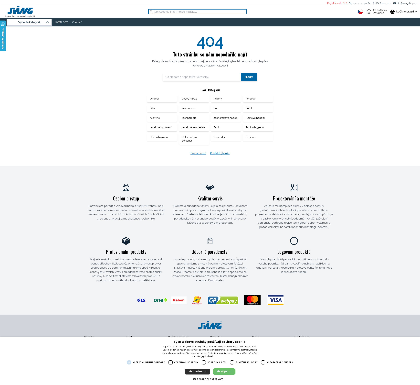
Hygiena (250, 137)
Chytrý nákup (189, 98)
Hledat (249, 76)
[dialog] (210, 361)
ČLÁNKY (77, 22)
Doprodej (219, 137)
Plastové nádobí (255, 117)
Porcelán (251, 98)
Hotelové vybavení (160, 127)
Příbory (218, 98)
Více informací (221, 356)
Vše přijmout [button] (224, 371)
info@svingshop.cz (407, 3)
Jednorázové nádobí (226, 117)
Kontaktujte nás (220, 153)
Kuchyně (155, 117)
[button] (210, 379)
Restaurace (188, 108)
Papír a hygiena (255, 127)
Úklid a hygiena (159, 137)
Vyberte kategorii (29, 22)
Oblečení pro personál (189, 139)
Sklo (152, 108)
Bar (216, 108)
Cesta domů (198, 153)
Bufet (249, 108)
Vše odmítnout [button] (197, 371)
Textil (217, 127)
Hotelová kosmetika (193, 127)
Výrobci (154, 98)
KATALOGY (61, 22)
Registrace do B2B (337, 3)
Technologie (189, 117)
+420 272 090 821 (362, 3)
